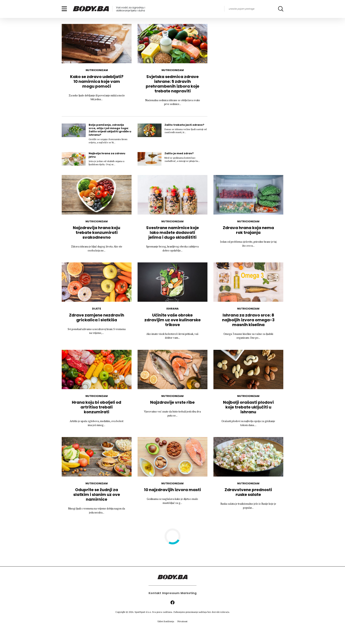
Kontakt (155, 593)
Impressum (170, 593)
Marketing (188, 593)
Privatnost (182, 621)
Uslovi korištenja (166, 621)
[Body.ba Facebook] (172, 602)
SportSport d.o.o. (143, 612)
